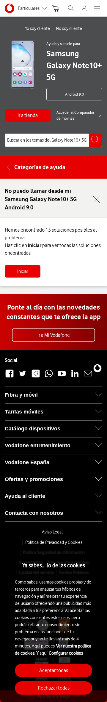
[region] (53, 623)
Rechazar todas (54, 688)
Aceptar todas (53, 670)
